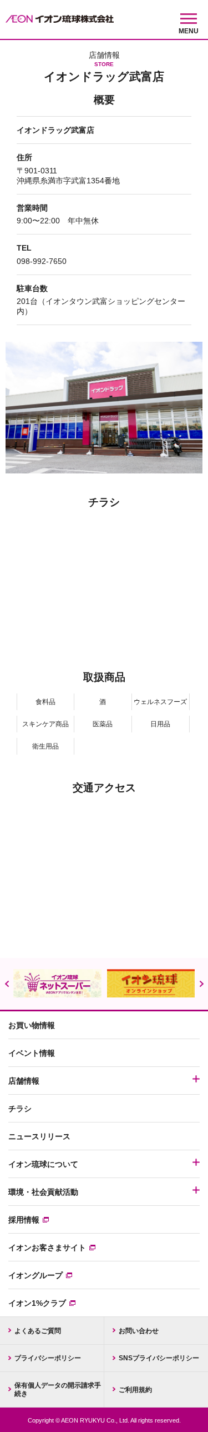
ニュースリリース (39, 1136)
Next (201, 984)
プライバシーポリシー (47, 1358)
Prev (6, 984)
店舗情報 (23, 1080)
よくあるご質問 (37, 1331)
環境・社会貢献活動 (43, 1191)
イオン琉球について (43, 1164)
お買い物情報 (31, 1025)
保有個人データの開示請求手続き (57, 1389)
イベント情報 (31, 1053)
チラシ (20, 1108)
